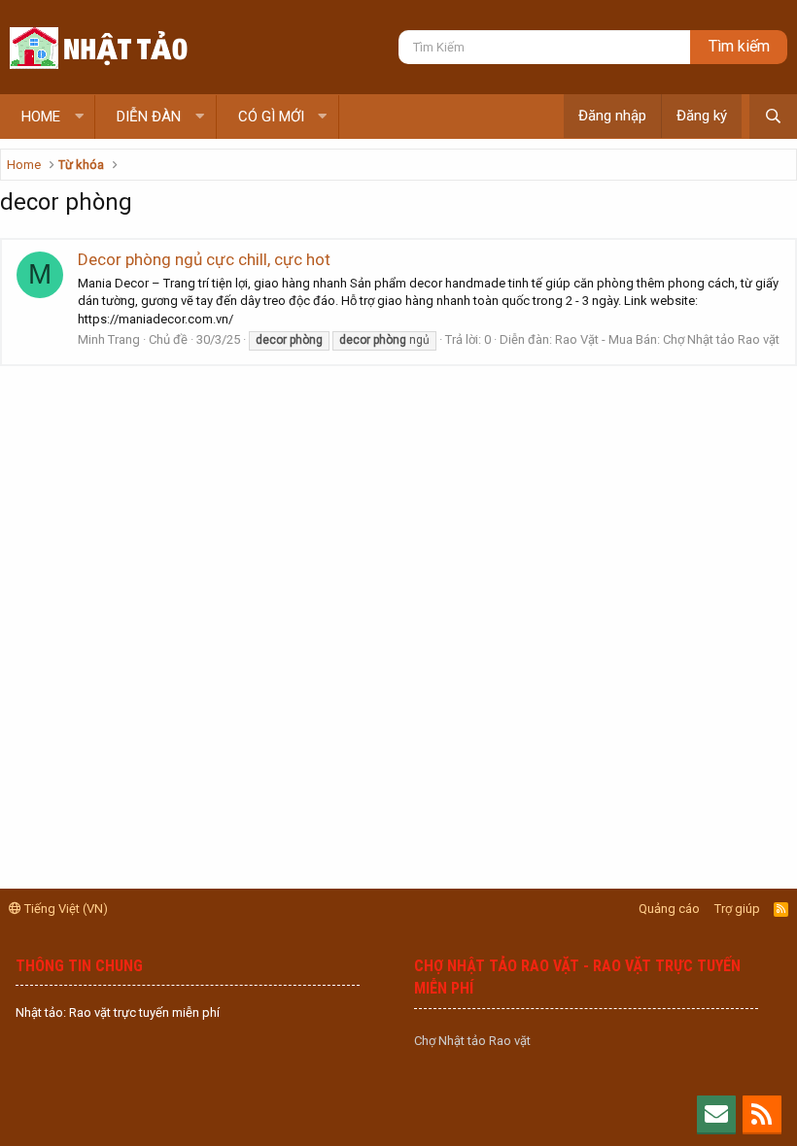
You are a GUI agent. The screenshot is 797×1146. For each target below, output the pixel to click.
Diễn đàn (149, 116)
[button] (79, 117)
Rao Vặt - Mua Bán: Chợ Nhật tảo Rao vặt (667, 339)
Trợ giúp (737, 908)
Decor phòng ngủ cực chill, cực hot (204, 259)
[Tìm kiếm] (773, 116)
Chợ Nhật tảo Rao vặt (472, 1040)
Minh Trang (109, 339)
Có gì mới (271, 116)
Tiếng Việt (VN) (64, 908)
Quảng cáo (669, 908)
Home (40, 116)
